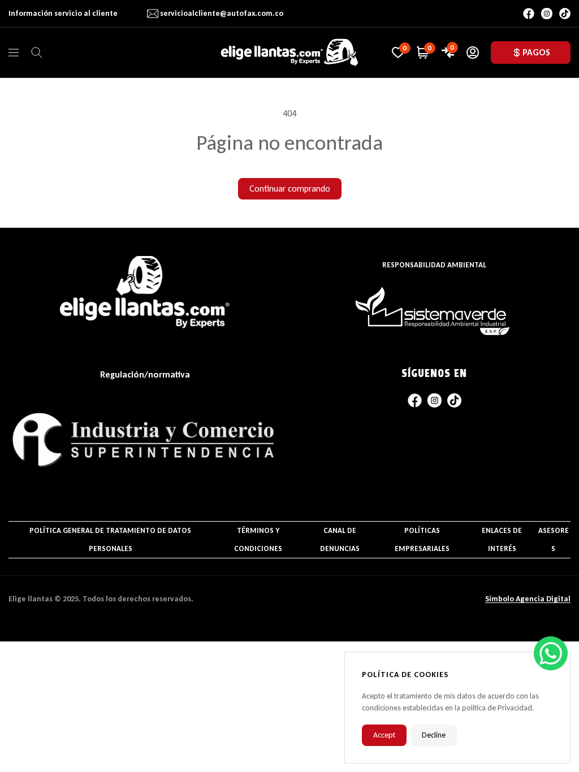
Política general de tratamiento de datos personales (110, 539)
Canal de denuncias (340, 539)
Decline (434, 735)
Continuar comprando (289, 188)
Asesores (553, 539)
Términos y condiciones (258, 539)
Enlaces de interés (502, 539)
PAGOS (536, 52)
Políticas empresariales (422, 539)
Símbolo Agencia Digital (528, 599)
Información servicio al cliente (63, 13)
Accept (384, 735)
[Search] (37, 52)
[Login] (472, 52)
